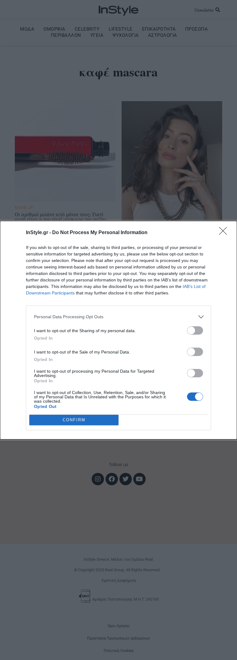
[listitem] (118, 317)
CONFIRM (74, 420)
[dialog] (118, 330)
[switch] (195, 330)
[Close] (225, 233)
